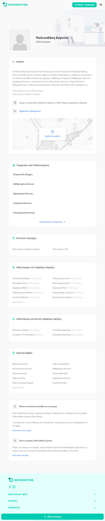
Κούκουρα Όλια (65, 287)
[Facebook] (10, 486)
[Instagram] (14, 487)
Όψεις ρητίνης (18, 378)
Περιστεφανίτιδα (60, 373)
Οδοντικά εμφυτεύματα (22, 382)
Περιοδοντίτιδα (59, 382)
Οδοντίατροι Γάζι (60, 249)
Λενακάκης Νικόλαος (67, 334)
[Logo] (15, 5)
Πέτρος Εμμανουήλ (67, 278)
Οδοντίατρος (37, 90)
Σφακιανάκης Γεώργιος (68, 292)
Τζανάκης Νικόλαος (27, 278)
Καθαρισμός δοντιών (61, 368)
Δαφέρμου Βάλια (26, 287)
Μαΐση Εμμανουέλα (67, 283)
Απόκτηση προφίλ (20, 455)
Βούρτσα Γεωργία (26, 330)
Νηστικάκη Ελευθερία (68, 297)
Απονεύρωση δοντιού (22, 368)
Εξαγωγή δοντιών (20, 364)
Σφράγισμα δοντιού (61, 378)
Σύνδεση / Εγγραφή (84, 4)
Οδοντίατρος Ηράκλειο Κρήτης (26, 94)
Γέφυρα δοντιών (19, 373)
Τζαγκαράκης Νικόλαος (28, 292)
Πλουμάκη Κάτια (25, 283)
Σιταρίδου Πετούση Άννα (28, 334)
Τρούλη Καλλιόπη (26, 297)
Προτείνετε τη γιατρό (21, 430)
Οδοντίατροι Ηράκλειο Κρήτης (26, 249)
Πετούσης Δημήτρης (67, 330)
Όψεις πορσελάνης (60, 364)
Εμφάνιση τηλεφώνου (30, 111)
